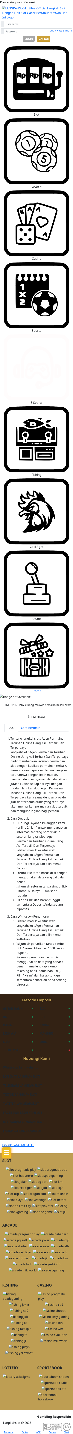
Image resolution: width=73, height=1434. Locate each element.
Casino (36, 258)
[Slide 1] (20, 694)
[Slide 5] (46, 694)
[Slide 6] (52, 694)
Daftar (44, 39)
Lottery (36, 186)
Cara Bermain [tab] (30, 728)
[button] (36, 153)
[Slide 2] (27, 694)
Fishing (36, 475)
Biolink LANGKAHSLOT (18, 1145)
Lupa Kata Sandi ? (61, 30)
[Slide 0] (14, 694)
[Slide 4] (39, 694)
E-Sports (36, 403)
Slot (36, 114)
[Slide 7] (58, 694)
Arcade (37, 619)
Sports (36, 331)
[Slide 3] (33, 694)
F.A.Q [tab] (11, 728)
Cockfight (36, 547)
